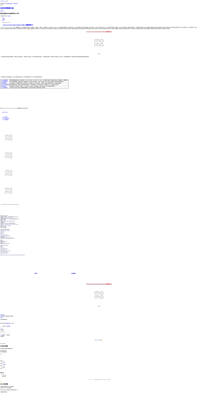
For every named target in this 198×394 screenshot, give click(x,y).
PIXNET (91, 379)
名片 (3, 20)
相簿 (3, 18)
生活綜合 (4, 364)
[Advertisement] (99, 66)
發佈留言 (2, 336)
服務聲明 (108, 379)
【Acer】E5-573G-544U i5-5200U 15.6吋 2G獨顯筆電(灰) (17, 25)
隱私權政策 (104, 379)
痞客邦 (7, 323)
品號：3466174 (5, 112)
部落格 (3, 19)
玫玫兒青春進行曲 (7, 8)
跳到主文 (2, 10)
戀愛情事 (8, 326)
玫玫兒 (1, 317)
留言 (9, 323)
